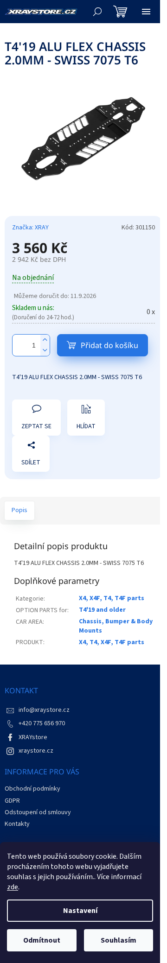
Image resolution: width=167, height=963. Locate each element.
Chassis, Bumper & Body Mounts (116, 626)
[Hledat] (97, 11)
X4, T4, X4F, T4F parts (111, 642)
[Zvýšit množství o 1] (45, 340)
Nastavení (80, 911)
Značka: (30, 227)
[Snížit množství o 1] (45, 350)
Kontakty (17, 824)
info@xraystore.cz (44, 710)
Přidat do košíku (109, 345)
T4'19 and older (102, 610)
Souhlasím (118, 940)
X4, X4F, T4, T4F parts (111, 598)
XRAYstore (33, 737)
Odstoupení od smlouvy (38, 812)
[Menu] (146, 11)
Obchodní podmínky (32, 788)
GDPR (12, 800)
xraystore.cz (36, 750)
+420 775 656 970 (42, 723)
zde (12, 887)
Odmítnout (41, 940)
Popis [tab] (19, 510)
